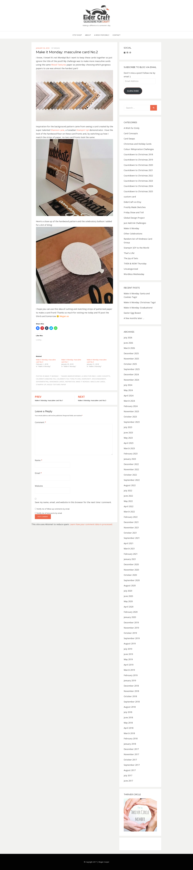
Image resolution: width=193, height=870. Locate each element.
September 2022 (132, 480)
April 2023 (128, 443)
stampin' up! (41, 384)
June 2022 (128, 495)
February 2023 (130, 453)
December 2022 (131, 464)
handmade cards (56, 382)
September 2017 (132, 765)
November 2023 (131, 411)
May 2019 (128, 659)
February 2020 (130, 612)
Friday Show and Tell (134, 212)
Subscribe (133, 90)
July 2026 (128, 337)
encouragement (99, 379)
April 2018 (128, 728)
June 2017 (128, 780)
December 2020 (131, 564)
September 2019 (132, 638)
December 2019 (131, 622)
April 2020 (128, 606)
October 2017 (130, 759)
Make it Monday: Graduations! (138, 307)
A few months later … (134, 318)
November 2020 (131, 569)
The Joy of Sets (131, 258)
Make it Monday (52, 376)
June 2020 (128, 596)
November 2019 (131, 627)
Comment (40, 422)
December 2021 (131, 522)
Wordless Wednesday (134, 274)
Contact (116, 35)
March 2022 (129, 511)
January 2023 (130, 459)
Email (38, 473)
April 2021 (128, 543)
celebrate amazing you (46, 379)
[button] (96, 13)
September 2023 (132, 422)
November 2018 (131, 691)
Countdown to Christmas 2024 (138, 186)
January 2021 (130, 559)
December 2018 (131, 685)
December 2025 (131, 353)
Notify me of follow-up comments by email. (53, 509)
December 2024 (131, 374)
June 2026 (128, 342)
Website (39, 486)
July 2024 (128, 385)
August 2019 (130, 643)
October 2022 (130, 474)
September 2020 (132, 580)
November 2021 (131, 527)
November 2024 (131, 379)
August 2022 (130, 485)
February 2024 (130, 406)
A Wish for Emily (101, 35)
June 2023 (128, 432)
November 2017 (131, 754)
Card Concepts (103, 376)
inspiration (70, 382)
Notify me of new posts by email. (49, 513)
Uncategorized (131, 269)
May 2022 (128, 501)
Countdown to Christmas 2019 (138, 159)
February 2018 (130, 738)
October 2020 (130, 575)
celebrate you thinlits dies (69, 379)
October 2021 (130, 532)
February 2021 (130, 554)
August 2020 (130, 585)
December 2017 (131, 749)
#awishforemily (74, 376)
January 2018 (130, 744)
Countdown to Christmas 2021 (138, 170)
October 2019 (130, 633)
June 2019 (128, 654)
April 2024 (128, 395)
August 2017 (130, 770)
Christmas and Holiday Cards (137, 144)
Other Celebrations (133, 233)
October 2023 (130, 416)
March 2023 (129, 448)
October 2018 (130, 696)
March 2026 (129, 348)
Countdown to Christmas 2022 (138, 175)
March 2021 (129, 548)
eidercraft (86, 379)
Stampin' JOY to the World (136, 247)
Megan (57, 48)
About (88, 35)
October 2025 (130, 364)
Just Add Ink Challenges (135, 223)
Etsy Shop (77, 35)
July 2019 (128, 649)
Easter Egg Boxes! (132, 313)
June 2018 (128, 717)
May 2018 (128, 722)
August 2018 (130, 707)
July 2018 (128, 712)
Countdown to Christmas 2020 (138, 165)
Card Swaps (129, 138)
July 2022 (128, 490)
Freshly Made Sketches (135, 207)
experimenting (42, 382)
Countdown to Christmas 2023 (138, 180)
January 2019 (130, 680)
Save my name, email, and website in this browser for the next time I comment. (73, 502)
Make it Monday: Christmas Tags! (140, 302)
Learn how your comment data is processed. (91, 524)
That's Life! (129, 253)
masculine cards (97, 382)
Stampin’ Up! (83, 130)
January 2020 (130, 617)
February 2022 (130, 517)
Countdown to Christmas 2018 (138, 154)
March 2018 (129, 733)
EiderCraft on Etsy (132, 202)
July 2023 (128, 427)
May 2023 (128, 437)
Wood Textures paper (56, 384)
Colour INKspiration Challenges (139, 149)
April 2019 (128, 664)
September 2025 (132, 369)
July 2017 (128, 775)
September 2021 (132, 538)
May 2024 (128, 390)
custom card (130, 196)
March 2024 (129, 400)
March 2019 (129, 670)
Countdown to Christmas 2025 (138, 191)
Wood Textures (58, 64)
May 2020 (128, 601)
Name (38, 460)
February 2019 (130, 675)
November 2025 (131, 358)
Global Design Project (134, 217)
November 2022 (131, 469)
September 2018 (132, 701)
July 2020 (128, 590)
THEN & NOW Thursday (135, 263)
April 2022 (128, 506)
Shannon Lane (57, 130)
